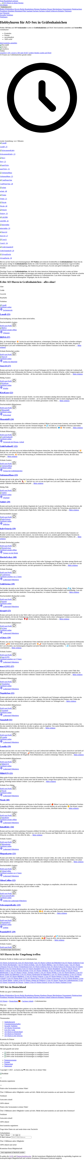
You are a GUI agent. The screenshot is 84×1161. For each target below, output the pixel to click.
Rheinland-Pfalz (20, 11)
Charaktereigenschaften (12, 1024)
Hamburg (43, 9)
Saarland (29, 11)
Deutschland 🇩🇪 (14, 1001)
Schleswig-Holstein (57, 11)
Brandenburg (29, 9)
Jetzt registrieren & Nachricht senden (12, 1152)
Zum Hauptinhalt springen (9, 1)
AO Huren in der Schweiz (13, 1036)
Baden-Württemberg (7, 9)
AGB (11, 1156)
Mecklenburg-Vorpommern (62, 9)
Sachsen (36, 11)
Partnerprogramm (10, 1060)
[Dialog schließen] (1, 1085)
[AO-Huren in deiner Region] (12, 3)
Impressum (8, 1066)
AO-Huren (4, 5)
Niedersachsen (77, 9)
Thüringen (68, 11)
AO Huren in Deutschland (13, 1032)
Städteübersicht (9, 1022)
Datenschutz (8, 1064)
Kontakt (7, 1062)
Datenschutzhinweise (24, 1156)
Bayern (17, 9)
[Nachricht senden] (14, 325)
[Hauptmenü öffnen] (1, 3)
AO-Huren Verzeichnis (12, 1028)
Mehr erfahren (78, 374)
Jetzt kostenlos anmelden (8, 43)
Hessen (50, 9)
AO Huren (3, 1001)
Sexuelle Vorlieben (6, 15)
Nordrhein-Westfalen (7, 11)
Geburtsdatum (5, 1133)
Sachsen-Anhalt (44, 11)
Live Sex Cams (9, 1030)
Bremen (37, 9)
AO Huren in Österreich (12, 1034)
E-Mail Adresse (5, 1137)
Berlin (22, 9)
